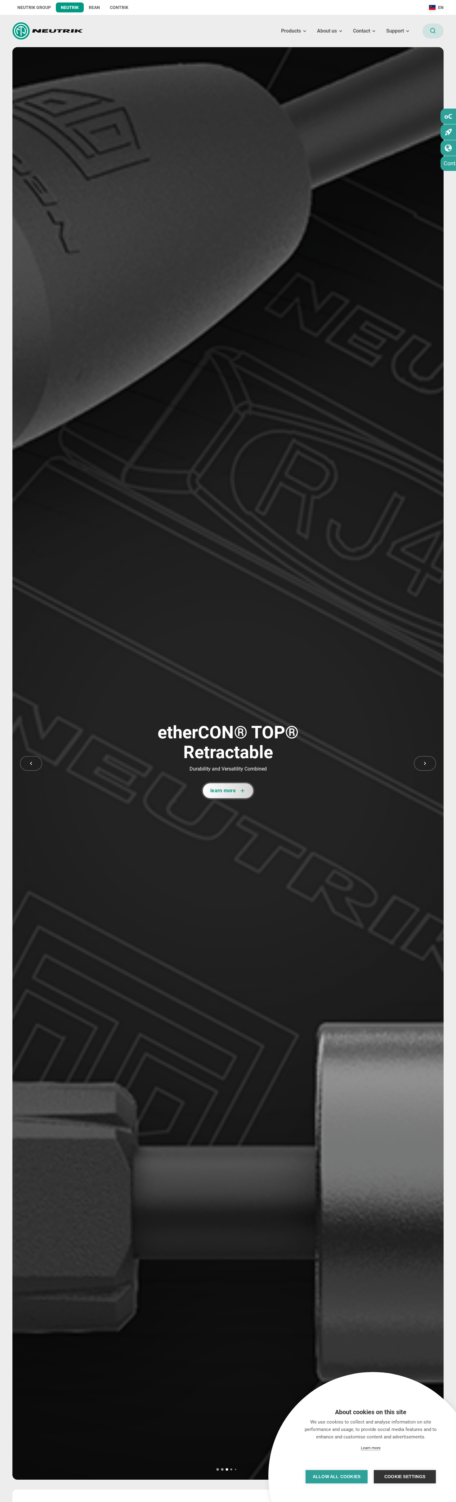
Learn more (371, 1448)
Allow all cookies (336, 1476)
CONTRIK (119, 7)
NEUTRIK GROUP (34, 7)
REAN (94, 7)
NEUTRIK (70, 7)
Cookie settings (404, 1476)
